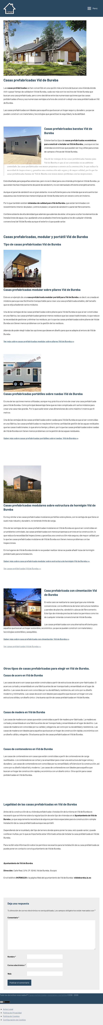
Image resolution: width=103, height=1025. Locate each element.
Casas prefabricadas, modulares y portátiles (48, 995)
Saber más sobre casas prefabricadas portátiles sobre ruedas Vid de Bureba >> (41, 438)
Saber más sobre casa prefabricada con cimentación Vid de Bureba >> (36, 639)
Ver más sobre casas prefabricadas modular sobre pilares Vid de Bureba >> (39, 341)
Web (9, 973)
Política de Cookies (11, 1016)
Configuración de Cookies (14, 1019)
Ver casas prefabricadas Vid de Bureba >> (22, 568)
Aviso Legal (8, 1009)
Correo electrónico (17, 965)
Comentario (13, 917)
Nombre (12, 956)
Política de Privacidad (12, 1012)
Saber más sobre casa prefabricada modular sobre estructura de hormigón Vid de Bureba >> (47, 561)
